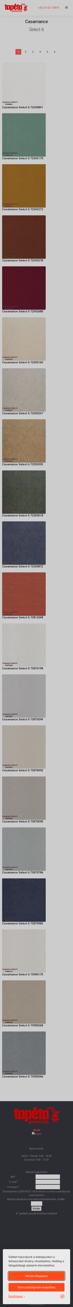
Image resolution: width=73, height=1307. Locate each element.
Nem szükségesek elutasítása (36, 1287)
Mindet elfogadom (36, 1276)
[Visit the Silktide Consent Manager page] (62, 1296)
